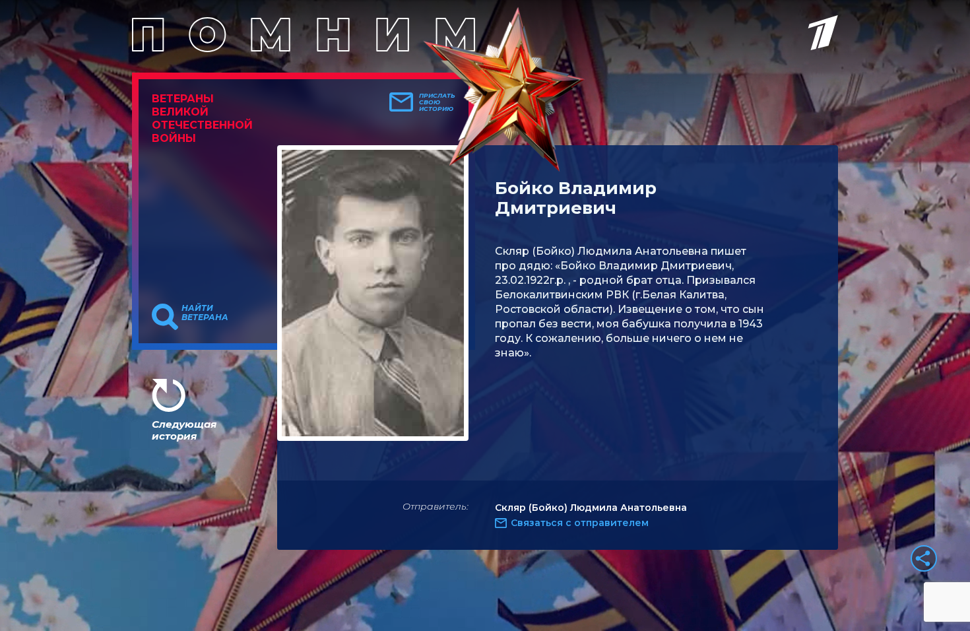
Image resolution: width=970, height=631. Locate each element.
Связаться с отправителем (580, 523)
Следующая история (184, 430)
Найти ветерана (204, 313)
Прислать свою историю (437, 102)
